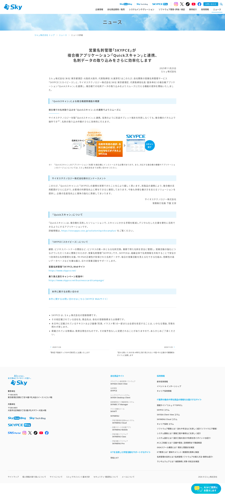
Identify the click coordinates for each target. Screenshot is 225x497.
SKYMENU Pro (120, 442)
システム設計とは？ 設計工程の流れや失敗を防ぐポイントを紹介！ (184, 438)
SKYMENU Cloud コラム (167, 419)
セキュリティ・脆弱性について (105, 477)
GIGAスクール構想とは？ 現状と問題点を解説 (175, 447)
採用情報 (205, 9)
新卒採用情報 (162, 381)
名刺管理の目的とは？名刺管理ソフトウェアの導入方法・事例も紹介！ (185, 456)
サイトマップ (13, 477)
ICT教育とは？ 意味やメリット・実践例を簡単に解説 (178, 452)
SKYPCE (113, 389)
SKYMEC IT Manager (122, 403)
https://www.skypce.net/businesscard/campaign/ (76, 280)
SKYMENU (114, 416)
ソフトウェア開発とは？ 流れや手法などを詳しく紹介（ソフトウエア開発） (187, 428)
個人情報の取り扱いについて (34, 477)
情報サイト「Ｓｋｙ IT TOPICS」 (170, 405)
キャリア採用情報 (164, 391)
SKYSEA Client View (122, 382)
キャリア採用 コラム (165, 424)
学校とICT (114, 458)
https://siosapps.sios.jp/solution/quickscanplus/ (88, 230)
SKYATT (117, 410)
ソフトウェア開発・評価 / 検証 (172, 9)
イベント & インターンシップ (169, 386)
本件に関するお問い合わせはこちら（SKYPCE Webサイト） (78, 299)
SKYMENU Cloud (123, 421)
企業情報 (99, 9)
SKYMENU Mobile (121, 428)
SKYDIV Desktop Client (120, 396)
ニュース (217, 9)
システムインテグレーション (141, 9)
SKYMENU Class (120, 435)
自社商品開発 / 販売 (116, 9)
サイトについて (56, 477)
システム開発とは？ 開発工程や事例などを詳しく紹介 (179, 433)
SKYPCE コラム (163, 410)
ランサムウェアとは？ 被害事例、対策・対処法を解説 (178, 461)
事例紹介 (193, 9)
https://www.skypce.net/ (62, 270)
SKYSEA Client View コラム (168, 414)
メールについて (128, 477)
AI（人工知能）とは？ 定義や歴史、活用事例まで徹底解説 (179, 442)
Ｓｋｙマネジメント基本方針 (78, 477)
